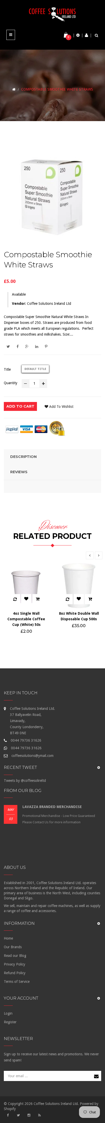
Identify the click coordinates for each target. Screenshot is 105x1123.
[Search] (96, 35)
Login (8, 1013)
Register (10, 1022)
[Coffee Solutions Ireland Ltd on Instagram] (29, 1115)
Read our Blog (15, 956)
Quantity (10, 383)
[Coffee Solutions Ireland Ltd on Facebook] (7, 1115)
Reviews (19, 472)
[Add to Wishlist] (26, 599)
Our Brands (13, 947)
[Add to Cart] (37, 599)
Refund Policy (14, 973)
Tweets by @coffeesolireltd (25, 781)
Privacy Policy (14, 964)
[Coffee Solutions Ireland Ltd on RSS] (39, 1115)
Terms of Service (17, 982)
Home (8, 938)
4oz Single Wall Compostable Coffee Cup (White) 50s (26, 619)
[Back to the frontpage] (14, 89)
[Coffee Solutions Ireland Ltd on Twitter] (18, 1115)
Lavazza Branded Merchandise (52, 807)
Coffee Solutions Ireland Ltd (49, 303)
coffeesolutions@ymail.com (32, 756)
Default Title (35, 369)
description (23, 456)
